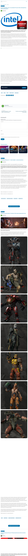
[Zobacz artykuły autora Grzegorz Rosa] (1, 11)
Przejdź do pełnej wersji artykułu (13, 206)
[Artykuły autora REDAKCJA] (1, 536)
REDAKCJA (3, 535)
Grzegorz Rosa (4, 10)
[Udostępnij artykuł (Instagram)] (8, 95)
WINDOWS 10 (21, 198)
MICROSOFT (15, 198)
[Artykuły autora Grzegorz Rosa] (3, 106)
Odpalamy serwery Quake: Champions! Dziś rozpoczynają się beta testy (13, 213)
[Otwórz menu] (26, 1)
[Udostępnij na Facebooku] (6, 95)
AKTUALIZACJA (3, 198)
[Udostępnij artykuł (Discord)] (13, 95)
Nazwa (1, 130)
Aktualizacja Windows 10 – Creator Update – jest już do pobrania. (12, 159)
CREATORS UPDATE (10, 198)
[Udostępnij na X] (11, 95)
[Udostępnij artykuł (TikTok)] (9, 95)
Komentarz (2, 121)
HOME (1, 4)
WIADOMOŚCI (4, 4)
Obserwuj (24, 87)
